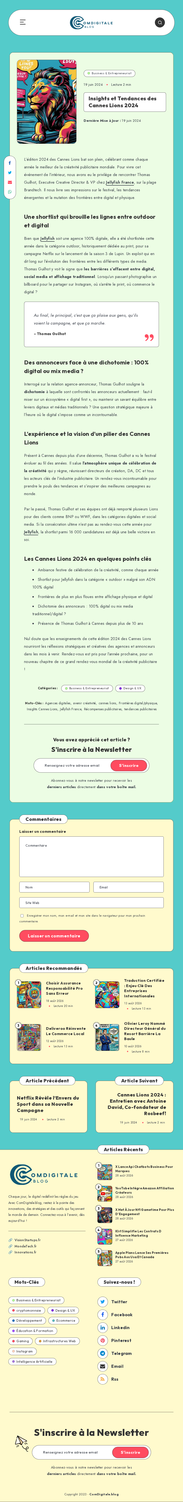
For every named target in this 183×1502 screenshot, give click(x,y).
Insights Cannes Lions (42, 709)
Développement (29, 1320)
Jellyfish (48, 238)
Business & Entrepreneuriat (112, 73)
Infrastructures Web (59, 1341)
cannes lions (107, 703)
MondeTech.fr (26, 1246)
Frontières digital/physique (138, 703)
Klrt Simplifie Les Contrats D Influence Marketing (138, 1233)
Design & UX (132, 688)
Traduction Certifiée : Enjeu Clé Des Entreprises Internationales (144, 988)
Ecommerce (66, 1320)
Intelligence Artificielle (34, 1361)
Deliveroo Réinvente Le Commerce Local (66, 1031)
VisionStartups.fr (28, 1240)
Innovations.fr (25, 1252)
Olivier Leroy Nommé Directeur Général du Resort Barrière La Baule (145, 1031)
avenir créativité (84, 703)
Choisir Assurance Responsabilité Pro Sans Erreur (64, 988)
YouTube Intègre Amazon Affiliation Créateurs (144, 1190)
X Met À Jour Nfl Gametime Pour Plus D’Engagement (144, 1212)
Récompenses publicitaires (103, 709)
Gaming (22, 1341)
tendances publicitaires (140, 709)
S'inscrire (128, 765)
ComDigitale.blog (104, 1494)
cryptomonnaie (28, 1310)
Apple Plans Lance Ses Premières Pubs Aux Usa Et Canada (141, 1255)
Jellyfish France (120, 182)
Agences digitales (57, 703)
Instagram (24, 1351)
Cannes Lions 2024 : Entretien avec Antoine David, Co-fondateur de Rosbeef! (137, 1104)
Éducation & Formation (34, 1331)
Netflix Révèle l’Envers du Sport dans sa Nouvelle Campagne (48, 1104)
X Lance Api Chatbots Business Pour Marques (144, 1169)
